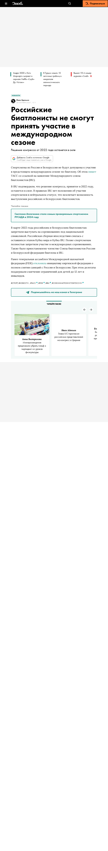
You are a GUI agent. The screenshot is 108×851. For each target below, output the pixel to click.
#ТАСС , (34, 283)
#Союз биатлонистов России (67, 283)
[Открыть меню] (6, 3)
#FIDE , (42, 283)
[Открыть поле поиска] (70, 3)
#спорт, (15, 283)
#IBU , (49, 283)
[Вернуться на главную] (17, 3)
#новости (24, 283)
